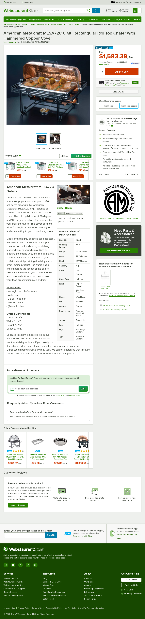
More (136, 19)
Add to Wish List (119, 92)
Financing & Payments (94, 589)
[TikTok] (28, 565)
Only (101, 52)
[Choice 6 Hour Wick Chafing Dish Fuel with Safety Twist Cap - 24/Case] (81, 170)
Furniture (106, 19)
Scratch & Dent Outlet (52, 582)
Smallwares (49, 19)
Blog (45, 578)
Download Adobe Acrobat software (122, 296)
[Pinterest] (35, 565)
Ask (83, 388)
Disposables (93, 19)
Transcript (69, 213)
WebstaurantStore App (13, 585)
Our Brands (89, 582)
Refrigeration (35, 19)
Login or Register (18, 505)
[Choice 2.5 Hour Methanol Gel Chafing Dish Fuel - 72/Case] (19, 170)
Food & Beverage (65, 19)
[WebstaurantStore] (39, 549)
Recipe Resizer (10, 592)
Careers (87, 585)
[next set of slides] (91, 170)
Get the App (28, 2)
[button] (41, 139)
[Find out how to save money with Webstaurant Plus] (6, 163)
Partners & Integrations (14, 595)
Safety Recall (48, 599)
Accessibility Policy (54, 608)
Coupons (47, 589)
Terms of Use (61, 396)
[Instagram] (6, 565)
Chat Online (129, 590)
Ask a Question (83, 156)
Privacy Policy (74, 396)
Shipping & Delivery (132, 594)
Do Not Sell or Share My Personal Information (85, 608)
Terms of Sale (9, 608)
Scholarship (89, 592)
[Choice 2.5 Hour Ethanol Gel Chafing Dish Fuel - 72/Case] (50, 170)
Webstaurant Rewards (13, 582)
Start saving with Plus (82, 536)
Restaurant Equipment (16, 19)
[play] (73, 195)
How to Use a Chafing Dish (120, 305)
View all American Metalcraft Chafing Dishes (119, 218)
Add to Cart (15, 176)
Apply (135, 83)
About (60, 213)
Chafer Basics (64, 208)
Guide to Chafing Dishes (120, 309)
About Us (88, 578)
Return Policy (90, 599)
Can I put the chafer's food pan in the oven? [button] (31, 412)
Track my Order (131, 585)
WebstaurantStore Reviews (55, 595)
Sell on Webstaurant (93, 595)
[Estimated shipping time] (112, 125)
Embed (79, 213)
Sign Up (51, 535)
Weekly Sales (49, 585)
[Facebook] (20, 565)
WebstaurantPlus (11, 578)
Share (65, 156)
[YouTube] (13, 565)
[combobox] (67, 10)
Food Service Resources (54, 592)
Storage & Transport (122, 19)
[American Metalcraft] (118, 200)
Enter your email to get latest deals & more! (28, 530)
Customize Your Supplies (14, 589)
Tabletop (80, 19)
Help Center (11, 2)
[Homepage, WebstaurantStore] (21, 10)
